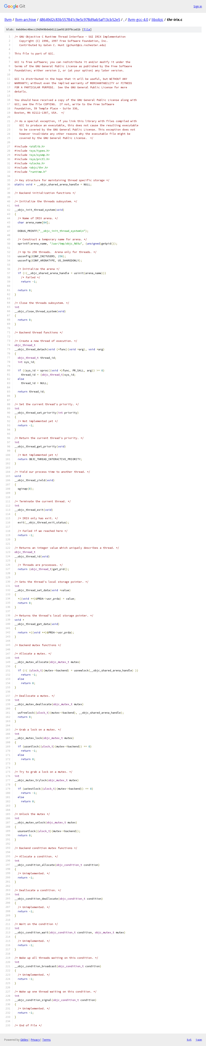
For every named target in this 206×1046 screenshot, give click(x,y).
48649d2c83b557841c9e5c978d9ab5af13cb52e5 (79, 19)
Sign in (198, 6)
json (199, 1039)
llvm (8, 19)
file (87, 29)
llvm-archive (25, 19)
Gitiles (24, 1040)
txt (189, 1039)
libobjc (157, 19)
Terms (46, 1040)
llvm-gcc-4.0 (138, 19)
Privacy (35, 1040)
